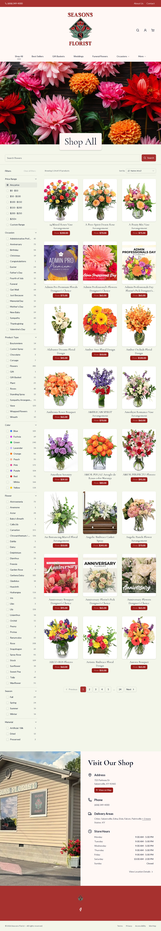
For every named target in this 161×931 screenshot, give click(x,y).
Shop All (19, 56)
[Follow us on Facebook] (80, 909)
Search (150, 157)
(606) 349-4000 (15, 3)
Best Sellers (38, 56)
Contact (151, 3)
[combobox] (141, 170)
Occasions (122, 56)
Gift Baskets (58, 56)
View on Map (105, 790)
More (141, 56)
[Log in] (145, 30)
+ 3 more (146, 818)
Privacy (129, 926)
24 (120, 689)
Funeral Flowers (100, 56)
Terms (120, 926)
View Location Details (139, 871)
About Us (138, 3)
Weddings (79, 56)
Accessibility (140, 926)
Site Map (152, 926)
